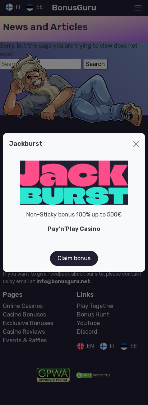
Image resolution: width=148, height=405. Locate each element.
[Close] (136, 144)
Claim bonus (74, 258)
